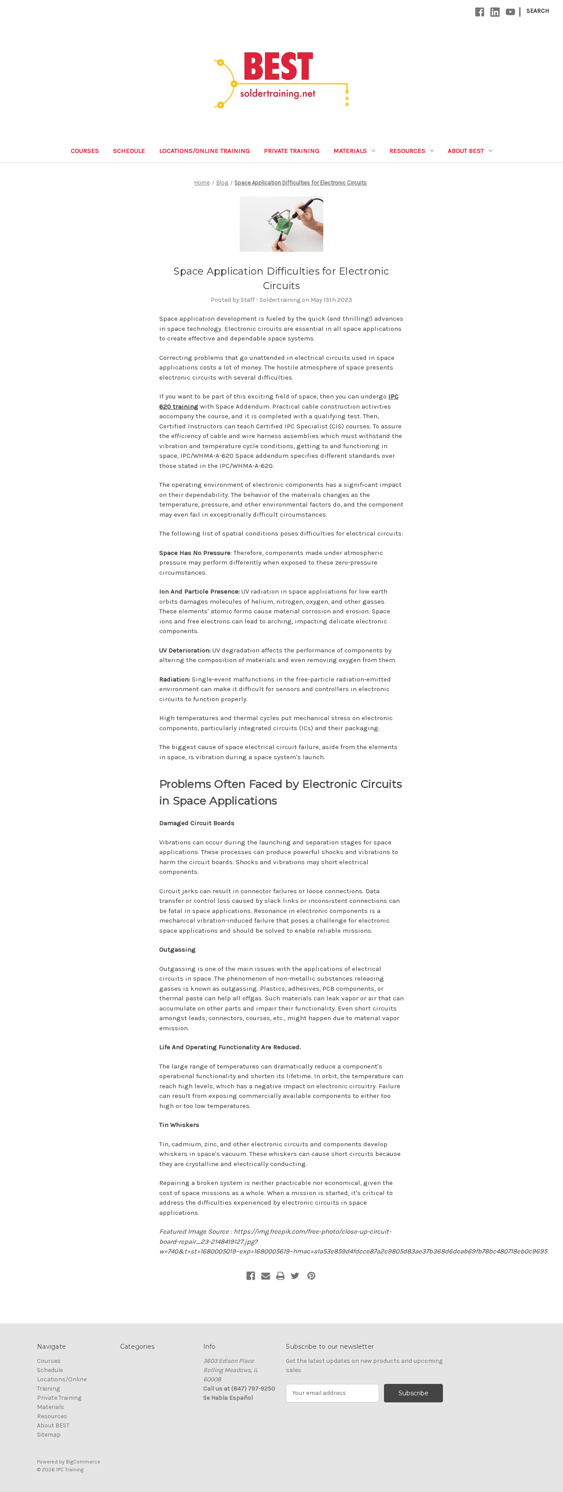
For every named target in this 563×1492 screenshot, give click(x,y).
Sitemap (49, 1434)
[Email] (265, 1276)
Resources (407, 151)
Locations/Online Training (204, 151)
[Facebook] (479, 12)
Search (537, 10)
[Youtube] (510, 12)
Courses (85, 151)
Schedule (129, 151)
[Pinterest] (311, 1276)
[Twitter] (295, 1276)
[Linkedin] (495, 12)
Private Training (291, 151)
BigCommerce (83, 1462)
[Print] (280, 1276)
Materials (350, 151)
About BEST (466, 151)
